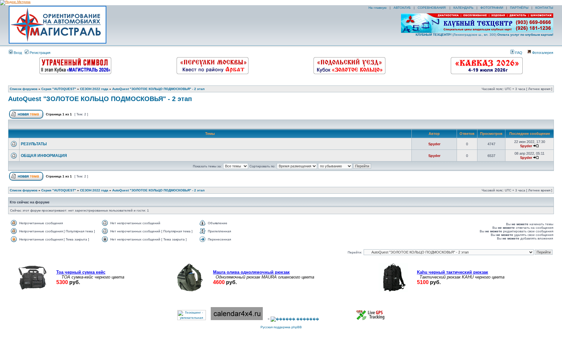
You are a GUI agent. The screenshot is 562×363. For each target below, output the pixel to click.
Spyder (434, 144)
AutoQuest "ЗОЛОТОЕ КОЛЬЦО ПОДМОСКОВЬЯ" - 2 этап (158, 89)
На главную (377, 7)
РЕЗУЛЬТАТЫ (34, 144)
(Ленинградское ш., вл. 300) (484, 34)
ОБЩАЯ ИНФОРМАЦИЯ (44, 155)
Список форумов (23, 89)
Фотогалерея (542, 53)
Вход (17, 53)
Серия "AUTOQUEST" (58, 89)
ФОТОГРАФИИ (491, 7)
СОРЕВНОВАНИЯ (432, 7)
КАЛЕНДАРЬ (463, 7)
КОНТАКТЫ (544, 7)
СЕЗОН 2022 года (94, 89)
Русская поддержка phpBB (281, 327)
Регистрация (39, 53)
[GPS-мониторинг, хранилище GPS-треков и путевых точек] (370, 319)
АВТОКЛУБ (402, 7)
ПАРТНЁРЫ (519, 7)
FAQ (518, 53)
